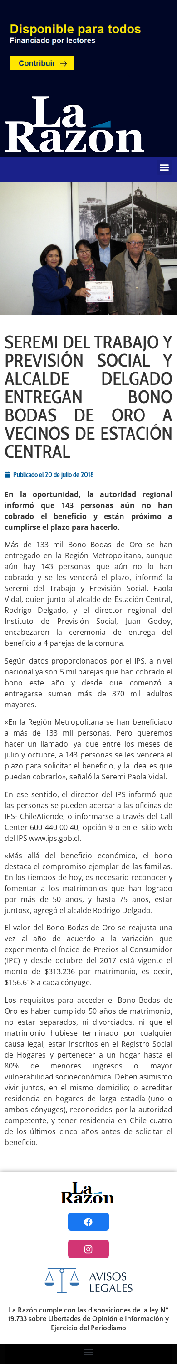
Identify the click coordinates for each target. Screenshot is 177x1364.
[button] (164, 167)
